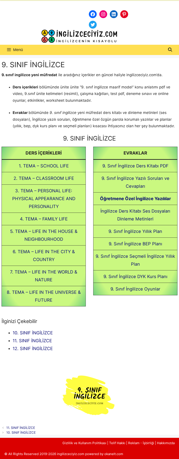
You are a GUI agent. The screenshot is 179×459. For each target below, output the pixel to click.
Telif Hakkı (117, 443)
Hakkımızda (166, 443)
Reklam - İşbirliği (141, 443)
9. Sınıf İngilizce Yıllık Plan (135, 231)
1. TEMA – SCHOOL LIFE (44, 165)
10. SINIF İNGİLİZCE (33, 332)
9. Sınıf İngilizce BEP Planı (135, 243)
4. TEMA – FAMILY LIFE (44, 219)
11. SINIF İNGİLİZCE (32, 340)
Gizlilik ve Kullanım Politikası (84, 443)
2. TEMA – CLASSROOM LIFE (44, 178)
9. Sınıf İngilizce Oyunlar (135, 289)
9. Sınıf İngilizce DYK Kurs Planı (135, 276)
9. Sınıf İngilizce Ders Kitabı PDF (135, 165)
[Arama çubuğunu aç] (170, 50)
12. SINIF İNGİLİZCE (33, 348)
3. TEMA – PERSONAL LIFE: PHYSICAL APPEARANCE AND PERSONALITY (43, 198)
